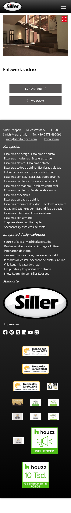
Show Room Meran (16, 273)
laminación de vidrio (17, 251)
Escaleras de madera (17, 186)
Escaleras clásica (14, 163)
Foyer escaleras (41, 213)
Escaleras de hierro (16, 190)
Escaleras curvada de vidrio (21, 199)
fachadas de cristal (16, 260)
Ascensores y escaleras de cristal (25, 227)
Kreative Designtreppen (19, 208)
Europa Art (33, 88)
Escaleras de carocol (44, 181)
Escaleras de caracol (43, 190)
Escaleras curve (42, 158)
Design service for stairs (19, 246)
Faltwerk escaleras (16, 172)
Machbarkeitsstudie (38, 241)
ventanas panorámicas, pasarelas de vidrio (31, 255)
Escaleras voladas (49, 167)
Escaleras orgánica (54, 204)
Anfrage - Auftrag (48, 246)
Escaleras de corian (42, 172)
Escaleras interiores (16, 213)
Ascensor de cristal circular (47, 260)
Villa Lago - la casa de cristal (22, 264)
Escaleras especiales (17, 195)
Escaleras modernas (17, 158)
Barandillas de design (50, 208)
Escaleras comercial (45, 186)
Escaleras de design (16, 154)
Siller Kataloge (40, 273)
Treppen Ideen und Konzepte (22, 222)
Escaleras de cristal (43, 154)
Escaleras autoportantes (44, 176)
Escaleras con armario (18, 218)
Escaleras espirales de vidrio (22, 204)
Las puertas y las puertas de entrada (27, 269)
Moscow (37, 100)
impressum (11, 324)
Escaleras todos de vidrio (20, 167)
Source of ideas (14, 241)
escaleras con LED (15, 176)
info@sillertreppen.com (21, 139)
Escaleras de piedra (16, 181)
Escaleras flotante (38, 163)
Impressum (51, 139)
